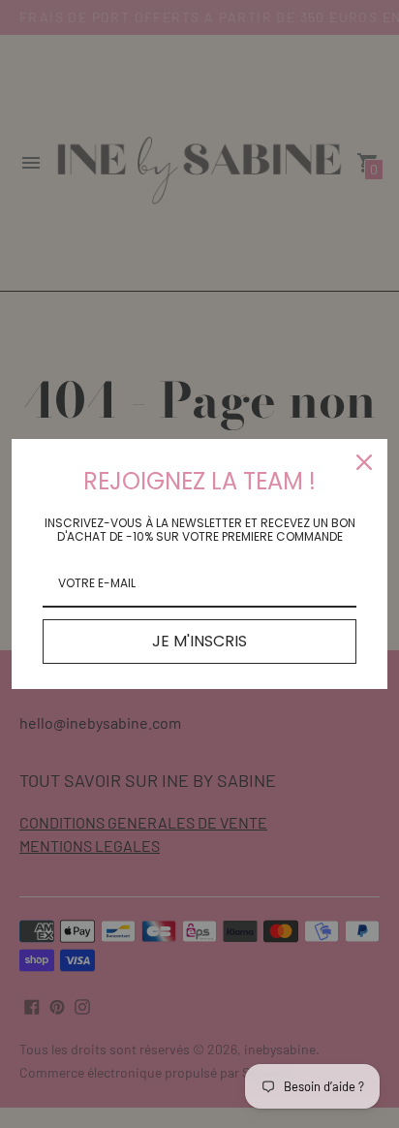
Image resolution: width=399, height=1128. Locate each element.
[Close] (364, 462)
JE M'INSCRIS (199, 641)
